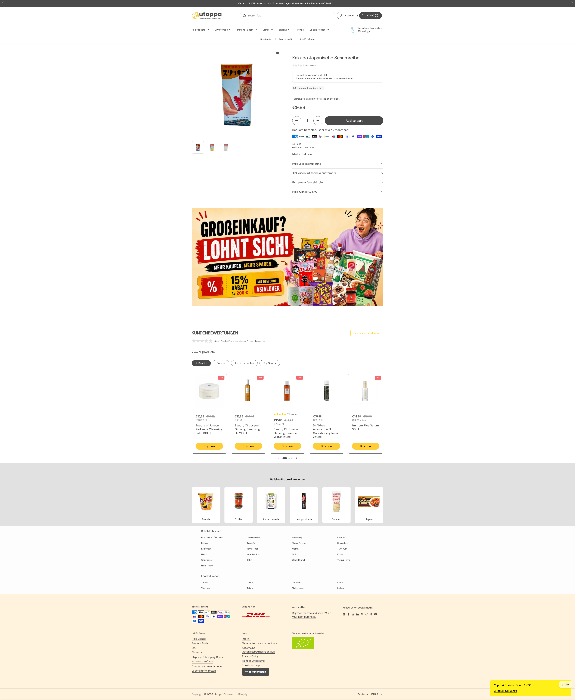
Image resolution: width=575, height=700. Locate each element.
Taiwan (250, 588)
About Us (197, 652)
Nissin (204, 554)
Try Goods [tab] (270, 363)
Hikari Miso (207, 565)
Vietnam (205, 588)
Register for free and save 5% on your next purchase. (311, 615)
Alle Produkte (307, 39)
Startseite (265, 39)
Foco (340, 554)
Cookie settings (251, 665)
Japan (204, 582)
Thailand (296, 582)
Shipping (310, 98)
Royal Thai (252, 548)
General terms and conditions (259, 643)
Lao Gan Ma (253, 537)
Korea (250, 582)
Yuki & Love (343, 559)
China (340, 582)
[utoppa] (207, 16)
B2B (194, 648)
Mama (295, 548)
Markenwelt (285, 39)
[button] (296, 120)
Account (349, 15)
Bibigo (204, 543)
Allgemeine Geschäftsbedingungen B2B (258, 649)
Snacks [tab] (221, 363)
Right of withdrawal (253, 660)
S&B (294, 554)
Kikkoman (206, 548)
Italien (340, 588)
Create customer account (207, 666)
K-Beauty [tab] (201, 363)
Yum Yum (342, 548)
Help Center (199, 638)
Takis (249, 559)
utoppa (218, 694)
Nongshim (342, 543)
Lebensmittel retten (204, 670)
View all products (203, 352)
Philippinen (298, 588)
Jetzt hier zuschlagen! (505, 690)
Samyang (297, 537)
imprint (246, 638)
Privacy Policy (250, 656)
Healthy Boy (253, 554)
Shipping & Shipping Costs (207, 657)
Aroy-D (251, 543)
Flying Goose (299, 543)
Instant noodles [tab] (244, 363)
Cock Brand (298, 559)
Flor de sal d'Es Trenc (212, 537)
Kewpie (341, 537)
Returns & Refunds (202, 661)
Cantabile (206, 559)
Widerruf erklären (255, 671)
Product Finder (200, 643)
